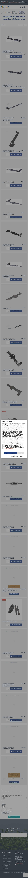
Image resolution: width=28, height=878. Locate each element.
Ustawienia (20, 453)
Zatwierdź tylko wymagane (16, 456)
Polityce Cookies (9, 448)
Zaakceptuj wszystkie (10, 453)
